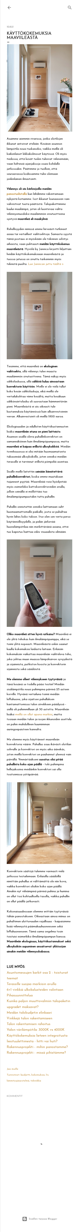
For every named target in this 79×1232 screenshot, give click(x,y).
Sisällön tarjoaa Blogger (43, 1219)
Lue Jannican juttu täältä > (46, 264)
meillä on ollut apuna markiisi (33, 714)
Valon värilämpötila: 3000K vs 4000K (35, 1030)
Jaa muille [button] (12, 1069)
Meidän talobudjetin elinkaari (29, 1012)
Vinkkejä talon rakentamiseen (29, 1018)
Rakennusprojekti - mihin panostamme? (37, 1047)
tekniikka (36, 1081)
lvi (47, 1075)
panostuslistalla (17, 194)
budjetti (25, 1075)
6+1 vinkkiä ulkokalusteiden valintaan (35, 990)
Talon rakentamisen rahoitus (28, 1024)
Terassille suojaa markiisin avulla (31, 984)
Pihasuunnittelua (20, 995)
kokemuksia (38, 1075)
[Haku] (69, 7)
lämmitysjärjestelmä (18, 1081)
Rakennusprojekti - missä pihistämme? (36, 1052)
